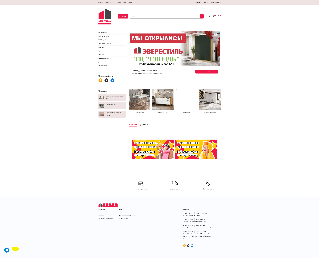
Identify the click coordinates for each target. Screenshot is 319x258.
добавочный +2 (201, 232)
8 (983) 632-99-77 (201, 219)
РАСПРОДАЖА (186, 112)
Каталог (124, 16)
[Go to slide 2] (215, 34)
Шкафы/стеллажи (103, 58)
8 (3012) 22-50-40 (188, 219)
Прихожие (101, 54)
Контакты (101, 215)
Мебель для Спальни (210, 112)
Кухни (100, 51)
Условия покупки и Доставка (112, 2)
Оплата (100, 2)
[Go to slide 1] (213, 34)
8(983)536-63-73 (216, 2)
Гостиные (101, 47)
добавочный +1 (201, 225)
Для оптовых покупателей (105, 218)
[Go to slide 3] (217, 34)
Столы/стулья (140, 112)
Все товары (207, 71)
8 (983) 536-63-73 (188, 213)
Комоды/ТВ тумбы (163, 112)
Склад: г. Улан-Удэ (201, 213)
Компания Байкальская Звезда (199, 239)
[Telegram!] (6, 250)
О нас (99, 213)
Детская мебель (103, 62)
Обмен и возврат (127, 2)
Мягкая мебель (103, 65)
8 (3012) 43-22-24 (188, 225)
